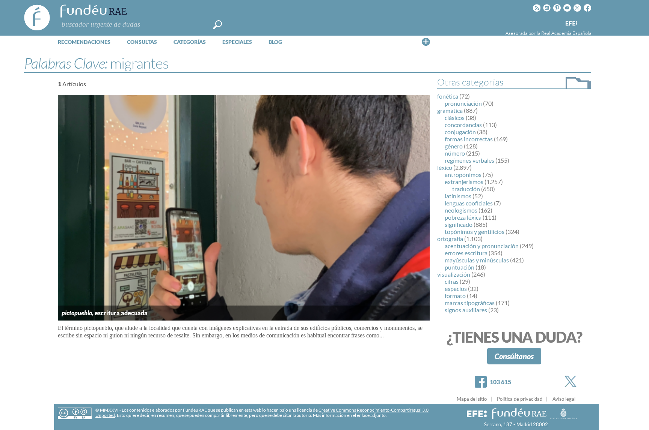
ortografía (450, 238)
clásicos (455, 117)
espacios (456, 288)
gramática (450, 110)
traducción (466, 188)
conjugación (460, 131)
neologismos (461, 210)
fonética (447, 96)
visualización (453, 274)
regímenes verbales (469, 160)
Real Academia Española (566, 33)
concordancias (463, 124)
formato (455, 295)
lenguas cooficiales (469, 203)
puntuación (459, 267)
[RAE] (586, 22)
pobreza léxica (463, 217)
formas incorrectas (469, 138)
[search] (217, 24)
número (455, 153)
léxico (444, 167)
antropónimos (463, 174)
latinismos (458, 195)
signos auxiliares (466, 309)
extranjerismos (464, 181)
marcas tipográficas (470, 302)
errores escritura (466, 252)
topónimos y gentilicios (474, 231)
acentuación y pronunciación (482, 245)
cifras (452, 281)
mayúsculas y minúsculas (477, 260)
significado (458, 224)
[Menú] (426, 41)
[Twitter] (572, 381)
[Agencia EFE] (571, 24)
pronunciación (463, 103)
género (454, 146)
